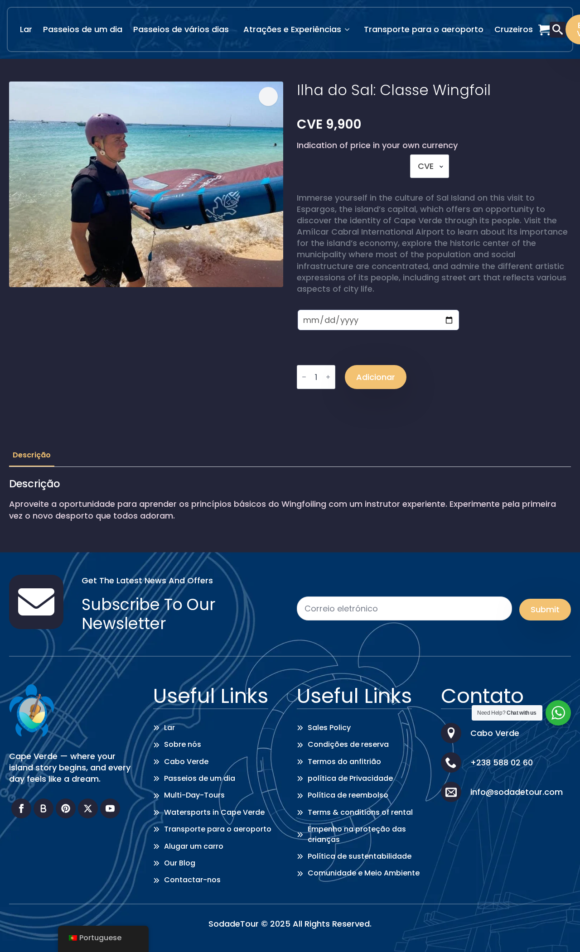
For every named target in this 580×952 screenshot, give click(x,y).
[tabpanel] (290, 499)
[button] (268, 96)
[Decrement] (304, 377)
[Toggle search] (558, 30)
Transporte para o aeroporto (423, 29)
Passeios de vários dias (181, 29)
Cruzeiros (513, 29)
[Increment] (328, 377)
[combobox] (429, 166)
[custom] (43, 808)
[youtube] (110, 808)
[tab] (31, 455)
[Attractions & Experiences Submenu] (349, 29)
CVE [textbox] (426, 166)
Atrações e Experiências (292, 29)
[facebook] (21, 808)
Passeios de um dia (82, 29)
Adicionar (375, 377)
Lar (26, 29)
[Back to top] (559, 931)
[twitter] (88, 808)
